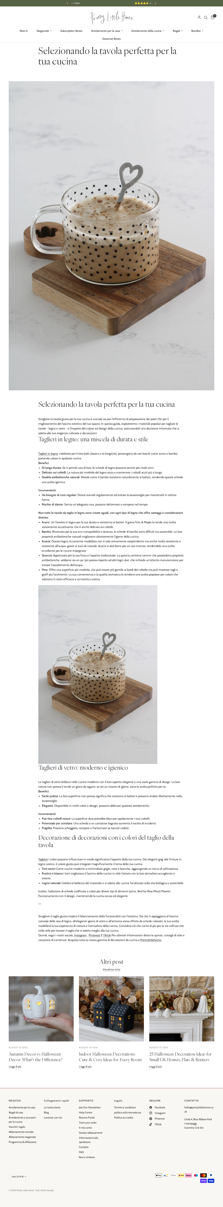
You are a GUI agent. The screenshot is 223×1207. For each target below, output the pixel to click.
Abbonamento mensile (21, 1131)
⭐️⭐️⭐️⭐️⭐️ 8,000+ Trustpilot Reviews (111, 3)
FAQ (81, 1152)
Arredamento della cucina (146, 30)
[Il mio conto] (199, 17)
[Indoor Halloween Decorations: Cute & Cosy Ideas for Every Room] (111, 1008)
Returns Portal (87, 1117)
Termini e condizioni (125, 1107)
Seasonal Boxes (111, 38)
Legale (118, 1100)
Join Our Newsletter (90, 1107)
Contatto (84, 1147)
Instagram (80, 935)
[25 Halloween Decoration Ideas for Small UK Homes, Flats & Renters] (181, 1008)
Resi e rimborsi (87, 1157)
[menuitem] (23, 31)
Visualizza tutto (111, 969)
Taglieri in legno (48, 453)
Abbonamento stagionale (22, 1137)
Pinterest (94, 935)
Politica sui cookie (123, 1117)
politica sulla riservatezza (127, 1112)
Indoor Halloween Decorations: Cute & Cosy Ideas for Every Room (110, 1056)
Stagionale (43, 30)
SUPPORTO (86, 1100)
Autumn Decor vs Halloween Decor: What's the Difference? (36, 1056)
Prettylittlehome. (151, 940)
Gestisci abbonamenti (90, 1132)
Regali (176, 30)
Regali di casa (16, 1112)
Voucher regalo (17, 1126)
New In (24, 30)
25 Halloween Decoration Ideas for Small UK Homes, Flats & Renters (180, 1056)
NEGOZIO (15, 1100)
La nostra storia (52, 1107)
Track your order (88, 1122)
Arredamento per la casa (105, 30)
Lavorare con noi (53, 1117)
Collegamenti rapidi (56, 1100)
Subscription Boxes (71, 30)
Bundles (196, 30)
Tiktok (107, 935)
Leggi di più (15, 1066)
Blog (46, 1112)
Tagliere (43, 859)
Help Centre (85, 1112)
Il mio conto (85, 1127)
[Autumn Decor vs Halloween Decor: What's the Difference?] (41, 1008)
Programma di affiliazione (22, 1142)
